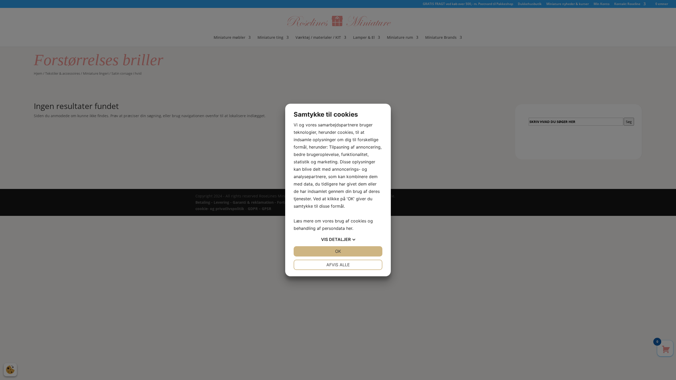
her (349, 228)
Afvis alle (338, 264)
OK (338, 251)
